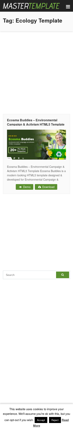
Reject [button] (55, 420)
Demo (26, 187)
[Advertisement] (36, 71)
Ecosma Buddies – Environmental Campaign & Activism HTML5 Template (35, 122)
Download (48, 187)
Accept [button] (41, 420)
